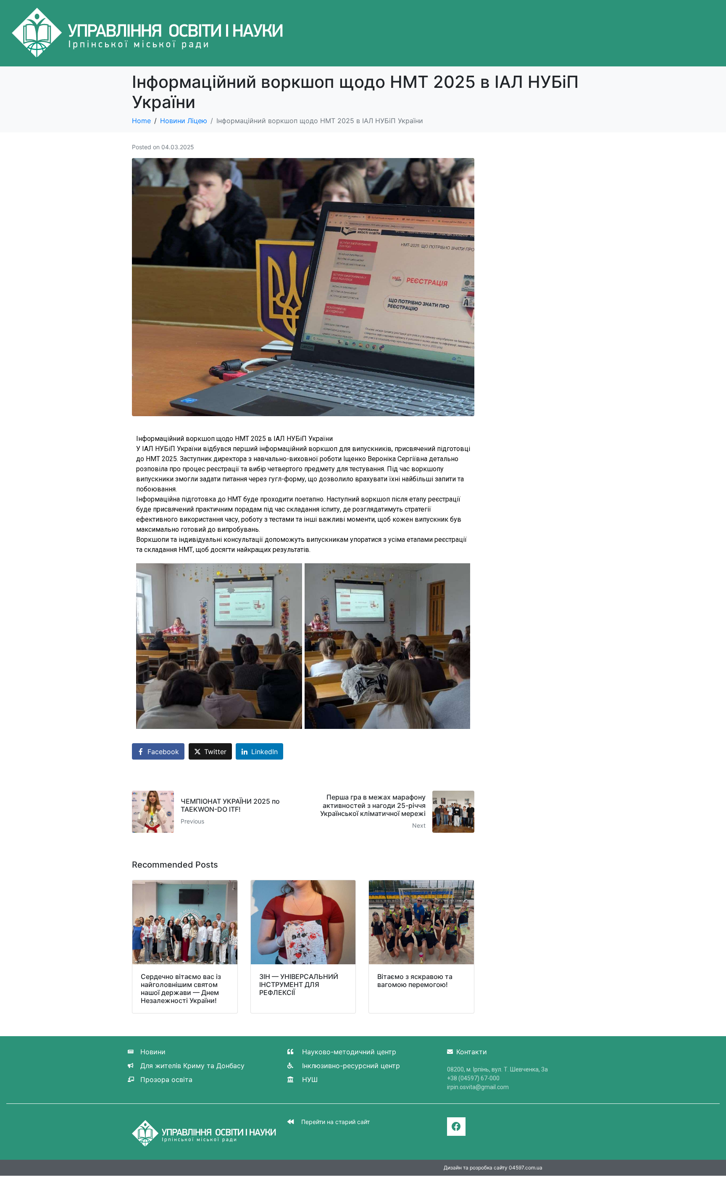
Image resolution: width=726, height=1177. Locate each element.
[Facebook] (456, 1126)
